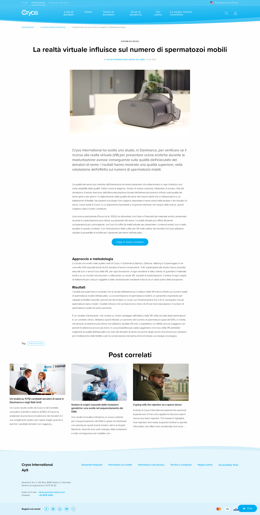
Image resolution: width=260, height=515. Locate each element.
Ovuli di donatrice (136, 13)
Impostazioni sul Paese (226, 3)
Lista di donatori (68, 13)
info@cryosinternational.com (52, 492)
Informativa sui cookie (120, 464)
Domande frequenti (92, 464)
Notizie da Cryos (36, 343)
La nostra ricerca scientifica (181, 13)
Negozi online (205, 464)
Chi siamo (158, 13)
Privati (25, 2)
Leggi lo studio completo (130, 242)
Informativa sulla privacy (151, 464)
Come (88, 12)
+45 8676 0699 (46, 495)
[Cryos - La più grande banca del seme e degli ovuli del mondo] (30, 13)
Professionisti (39, 2)
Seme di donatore (108, 13)
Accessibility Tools (228, 464)
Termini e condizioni (181, 464)
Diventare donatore (59, 2)
